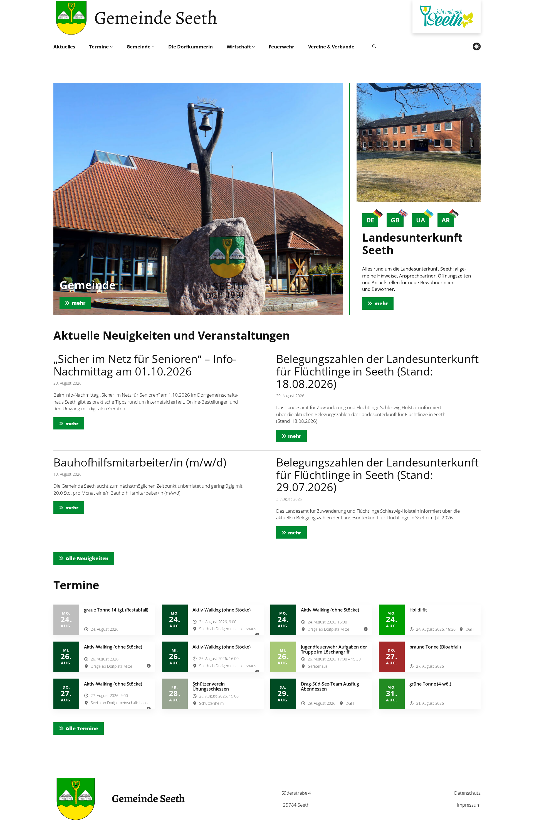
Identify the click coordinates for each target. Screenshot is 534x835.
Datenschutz (467, 792)
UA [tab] (420, 220)
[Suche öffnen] (374, 46)
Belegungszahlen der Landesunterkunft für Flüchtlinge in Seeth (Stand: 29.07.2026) (377, 474)
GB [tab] (395, 220)
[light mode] (477, 46)
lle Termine (82, 728)
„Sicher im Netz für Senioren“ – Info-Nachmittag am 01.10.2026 (144, 365)
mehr (74, 423)
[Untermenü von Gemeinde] (153, 46)
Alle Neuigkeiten (87, 558)
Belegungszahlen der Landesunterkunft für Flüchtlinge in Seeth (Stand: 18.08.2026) (377, 371)
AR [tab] (446, 220)
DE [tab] (370, 220)
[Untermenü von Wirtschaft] (253, 46)
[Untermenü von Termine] (111, 46)
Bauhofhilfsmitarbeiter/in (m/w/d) (139, 462)
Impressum (469, 804)
